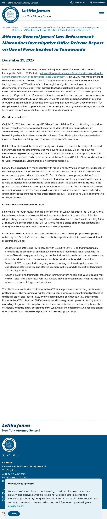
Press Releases (17, 29)
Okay (14, 513)
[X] (3, 455)
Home (6, 27)
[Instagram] (13, 455)
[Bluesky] (8, 455)
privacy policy (15, 506)
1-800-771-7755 (18, 477)
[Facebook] (17, 455)
